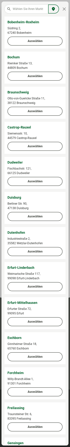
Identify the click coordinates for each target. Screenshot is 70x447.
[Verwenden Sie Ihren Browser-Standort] (53, 9)
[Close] (64, 9)
